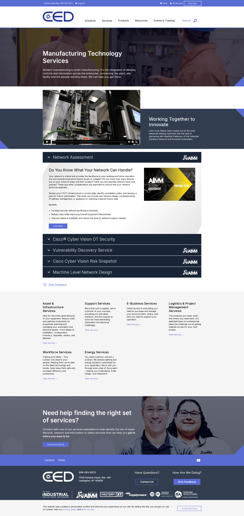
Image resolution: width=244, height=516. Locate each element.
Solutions (90, 20)
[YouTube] (198, 460)
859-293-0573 (87, 472)
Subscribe (192, 3)
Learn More (58, 226)
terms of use (87, 509)
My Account (178, 3)
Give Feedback (57, 284)
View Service (49, 343)
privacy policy (70, 509)
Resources (141, 20)
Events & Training (164, 20)
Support (81, 3)
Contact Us (147, 481)
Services (107, 20)
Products (123, 20)
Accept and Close (189, 508)
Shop (165, 3)
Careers (49, 460)
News (61, 460)
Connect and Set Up (55, 444)
